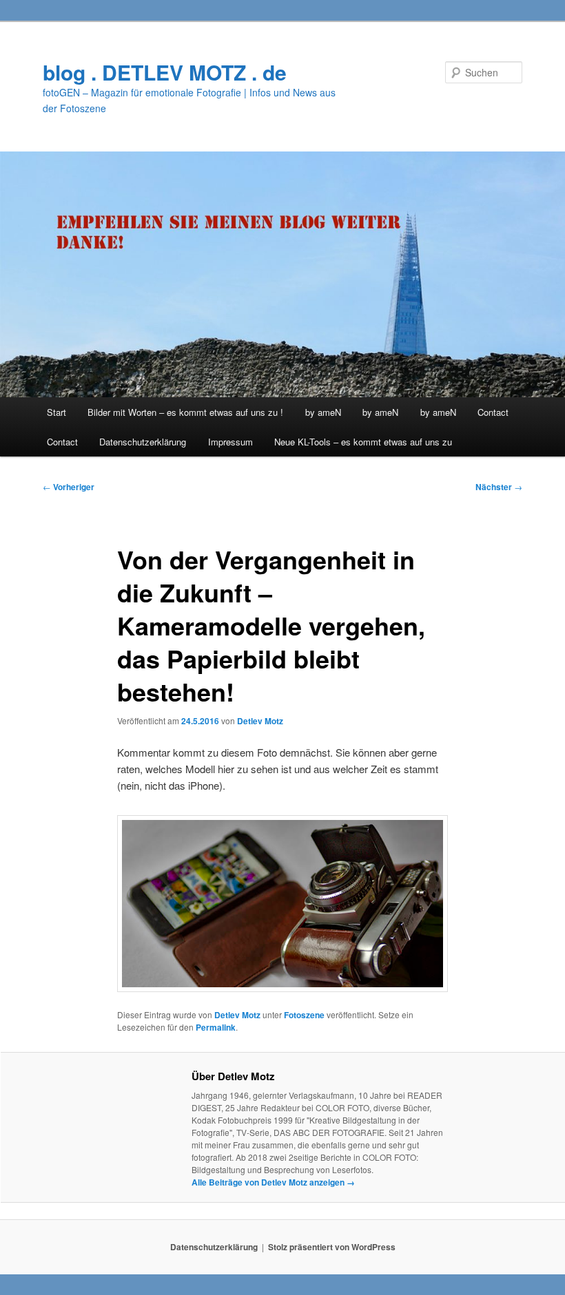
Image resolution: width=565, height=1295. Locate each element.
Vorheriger (68, 487)
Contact (492, 412)
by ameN (323, 412)
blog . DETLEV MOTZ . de (165, 72)
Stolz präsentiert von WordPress (331, 1247)
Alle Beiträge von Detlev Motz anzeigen (273, 1182)
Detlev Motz (260, 721)
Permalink (216, 1027)
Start (56, 412)
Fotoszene (304, 1015)
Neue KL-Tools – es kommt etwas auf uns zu (363, 441)
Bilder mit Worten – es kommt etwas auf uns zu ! (185, 412)
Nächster (498, 487)
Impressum (230, 441)
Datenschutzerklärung (142, 441)
